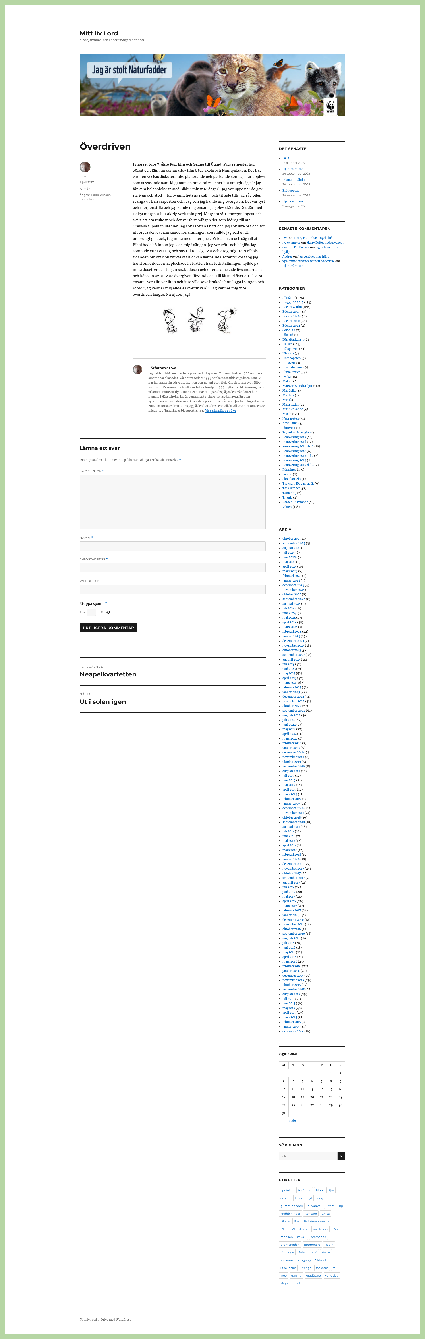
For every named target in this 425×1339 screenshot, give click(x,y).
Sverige (306, 1268)
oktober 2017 (291, 873)
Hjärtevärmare (292, 169)
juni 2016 (289, 948)
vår (299, 1283)
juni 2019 (289, 780)
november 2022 (293, 701)
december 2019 (293, 752)
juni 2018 (288, 836)
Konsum (311, 1213)
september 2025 (293, 543)
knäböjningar (290, 1213)
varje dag (332, 1275)
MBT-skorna (300, 1229)
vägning (286, 1283)
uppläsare (313, 1275)
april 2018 (289, 845)
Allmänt (85, 188)
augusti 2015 (291, 994)
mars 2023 (289, 683)
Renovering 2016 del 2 (298, 446)
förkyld (321, 1198)
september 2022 (293, 711)
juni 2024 (289, 613)
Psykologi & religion (296, 432)
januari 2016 (291, 971)
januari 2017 (291, 915)
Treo (283, 1275)
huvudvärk (315, 1206)
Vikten (287, 507)
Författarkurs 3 (293, 339)
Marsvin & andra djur (297, 386)
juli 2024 (288, 608)
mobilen (286, 1237)
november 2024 (293, 590)
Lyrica (325, 1213)
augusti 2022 (291, 715)
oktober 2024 (291, 594)
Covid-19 (288, 330)
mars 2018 (289, 850)
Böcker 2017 (291, 312)
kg (341, 1206)
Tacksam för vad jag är (298, 484)
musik (301, 1237)
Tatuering (289, 493)
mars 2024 (290, 627)
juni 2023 (289, 669)
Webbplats (90, 581)
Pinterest (288, 428)
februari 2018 (291, 855)
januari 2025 (291, 580)
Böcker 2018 (291, 316)
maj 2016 (288, 952)
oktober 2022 (291, 706)
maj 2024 (289, 618)
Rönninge (289, 470)
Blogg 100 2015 (292, 302)
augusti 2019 (291, 771)
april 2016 (289, 957)
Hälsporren (290, 349)
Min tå (287, 400)
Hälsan (287, 344)
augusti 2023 (291, 659)
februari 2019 (291, 799)
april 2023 (289, 678)
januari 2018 (291, 859)
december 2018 (293, 808)
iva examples (291, 243)
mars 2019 (289, 794)
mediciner (87, 199)
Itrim (331, 1206)
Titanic (287, 497)
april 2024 (289, 622)
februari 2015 (291, 1022)
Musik (286, 414)
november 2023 (293, 645)
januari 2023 (291, 692)
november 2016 (293, 924)
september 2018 (293, 822)
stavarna (286, 1260)
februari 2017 (291, 910)
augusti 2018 (291, 827)
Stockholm (288, 1268)
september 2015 (293, 989)
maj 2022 (289, 729)
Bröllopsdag (290, 191)
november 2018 (293, 813)
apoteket (287, 1190)
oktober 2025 (291, 539)
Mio (335, 1229)
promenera (312, 1244)
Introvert (288, 363)
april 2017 (289, 901)
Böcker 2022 (291, 326)
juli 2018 (288, 831)
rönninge (287, 1252)
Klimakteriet (291, 372)
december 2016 (293, 920)
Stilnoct (320, 1260)
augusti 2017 (291, 882)
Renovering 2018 (294, 451)
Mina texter (290, 405)
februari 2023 (291, 687)
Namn (86, 537)
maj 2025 (289, 562)
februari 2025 (291, 576)
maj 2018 (288, 841)
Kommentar (92, 471)
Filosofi (287, 335)
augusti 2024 (291, 604)
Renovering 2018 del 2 (297, 456)
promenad (318, 1237)
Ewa (83, 176)
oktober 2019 (291, 762)
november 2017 (293, 869)
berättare (304, 1190)
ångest (85, 195)
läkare (285, 1221)
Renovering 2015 (294, 437)
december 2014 (293, 1031)
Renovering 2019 (294, 460)
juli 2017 (288, 887)
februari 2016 (291, 966)
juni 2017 (288, 892)
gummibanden (291, 1206)
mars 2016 (289, 961)
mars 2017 (289, 906)
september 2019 (293, 766)
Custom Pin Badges (295, 247)
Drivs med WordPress (116, 1320)
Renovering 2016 (294, 442)
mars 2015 (289, 1017)
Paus (285, 158)
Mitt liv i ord (99, 33)
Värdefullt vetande (295, 502)
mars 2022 (290, 738)
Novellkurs (290, 423)
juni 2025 (289, 557)
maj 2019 (288, 785)
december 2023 (293, 641)
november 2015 (293, 980)
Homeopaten (291, 358)
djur (331, 1190)
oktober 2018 (291, 817)
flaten (299, 1198)
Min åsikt (289, 391)
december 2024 (293, 585)
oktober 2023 (291, 650)
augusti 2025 (291, 548)
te (334, 1268)
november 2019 (293, 757)
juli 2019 (288, 776)
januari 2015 (291, 1027)
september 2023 (293, 655)
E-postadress (94, 559)
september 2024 (293, 599)
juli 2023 (288, 664)
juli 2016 (288, 943)
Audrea (287, 256)
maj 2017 (288, 896)
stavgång (304, 1260)
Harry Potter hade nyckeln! (313, 238)
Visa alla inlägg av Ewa (220, 410)
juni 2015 (288, 1003)
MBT (283, 1229)
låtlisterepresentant (318, 1221)
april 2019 (289, 790)
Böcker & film (292, 307)
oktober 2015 (291, 985)
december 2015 (293, 975)
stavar (326, 1252)
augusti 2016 (291, 938)
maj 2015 (288, 1008)
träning (296, 1275)
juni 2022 (289, 724)
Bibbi (95, 195)
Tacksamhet (291, 488)
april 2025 (289, 566)
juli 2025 (288, 553)
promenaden (290, 1244)
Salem (303, 1252)
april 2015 (289, 1013)
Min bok (288, 395)
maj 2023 (288, 673)
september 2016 (293, 934)
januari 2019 (291, 803)
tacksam (322, 1268)
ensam (105, 195)
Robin (329, 1244)
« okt (292, 1121)
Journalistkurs (292, 367)
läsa (297, 1221)
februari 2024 (291, 632)
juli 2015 (288, 999)
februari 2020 (291, 743)
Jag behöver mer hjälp (313, 256)
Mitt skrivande (292, 409)
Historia (288, 353)
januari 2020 (291, 748)
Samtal (287, 474)
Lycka (286, 377)
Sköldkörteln (291, 479)
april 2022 (289, 734)
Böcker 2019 (291, 321)
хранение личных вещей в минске (308, 261)
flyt (310, 1198)
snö (314, 1252)
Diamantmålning (294, 180)
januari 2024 (291, 636)
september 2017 (293, 878)
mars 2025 (290, 571)
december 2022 (293, 697)
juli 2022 (288, 720)
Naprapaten (290, 418)
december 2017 (293, 864)
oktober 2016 (291, 929)
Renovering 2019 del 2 (298, 465)
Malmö (287, 381)
